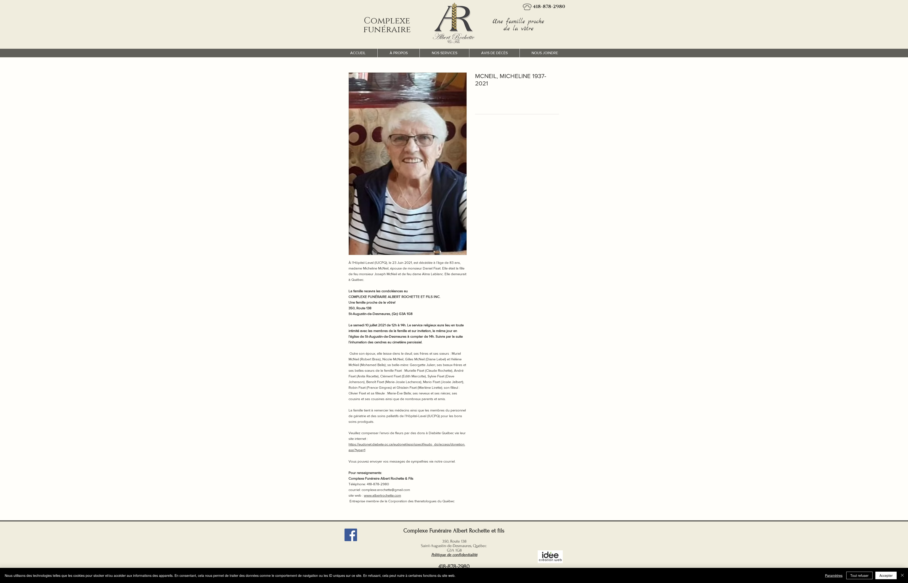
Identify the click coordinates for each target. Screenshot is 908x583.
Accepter (886, 575)
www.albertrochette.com (382, 495)
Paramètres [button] (834, 575)
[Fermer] (902, 575)
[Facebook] (351, 535)
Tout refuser (859, 575)
